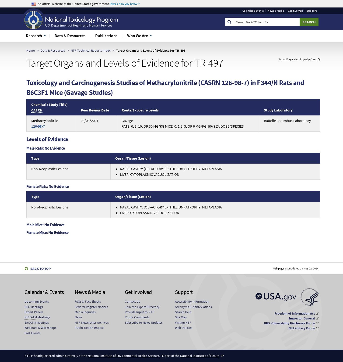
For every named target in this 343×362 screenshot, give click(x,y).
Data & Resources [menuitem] (70, 35)
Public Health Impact (89, 328)
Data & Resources (53, 50)
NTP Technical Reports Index (90, 50)
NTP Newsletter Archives (92, 322)
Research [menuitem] (34, 35)
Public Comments (137, 317)
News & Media (276, 10)
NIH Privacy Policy (302, 328)
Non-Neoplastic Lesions (49, 168)
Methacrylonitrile (44, 123)
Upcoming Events (36, 301)
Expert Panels (33, 312)
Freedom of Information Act (295, 313)
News (78, 317)
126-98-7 (38, 126)
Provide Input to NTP (139, 312)
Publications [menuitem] (106, 35)
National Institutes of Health (200, 356)
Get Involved (295, 10)
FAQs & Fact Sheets (88, 301)
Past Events (32, 333)
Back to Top (40, 268)
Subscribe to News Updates (144, 322)
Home (30, 50)
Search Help (183, 312)
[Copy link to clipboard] (319, 59)
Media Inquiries (85, 312)
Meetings (33, 307)
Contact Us (132, 301)
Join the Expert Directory (142, 307)
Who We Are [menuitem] (137, 35)
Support (312, 10)
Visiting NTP (183, 322)
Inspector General (302, 318)
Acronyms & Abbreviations (193, 307)
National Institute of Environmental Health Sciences (124, 356)
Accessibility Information (192, 301)
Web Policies (183, 328)
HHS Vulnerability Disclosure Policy (289, 323)
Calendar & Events (253, 10)
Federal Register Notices (91, 307)
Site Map (181, 317)
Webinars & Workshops (40, 328)
